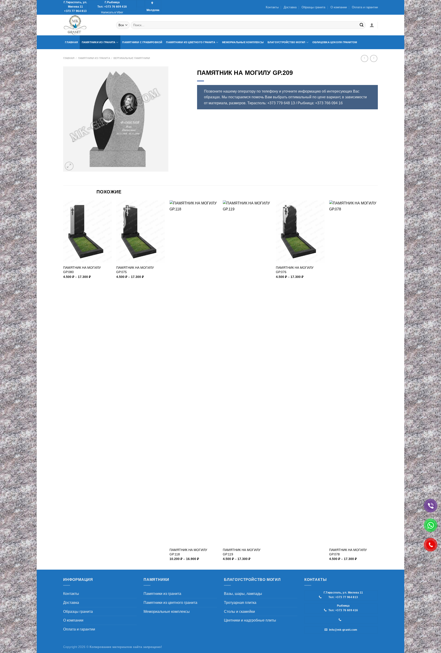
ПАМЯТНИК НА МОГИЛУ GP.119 (241, 552)
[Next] (377, 384)
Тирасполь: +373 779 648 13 (271, 103)
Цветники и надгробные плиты (250, 620)
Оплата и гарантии (365, 7)
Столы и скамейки (239, 611)
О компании (339, 7)
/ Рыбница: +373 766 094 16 (319, 103)
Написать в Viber (112, 12)
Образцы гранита (313, 7)
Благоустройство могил (286, 42)
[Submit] (361, 25)
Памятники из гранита (98, 42)
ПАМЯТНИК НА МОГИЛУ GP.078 (348, 552)
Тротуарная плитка (240, 603)
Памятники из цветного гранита (190, 42)
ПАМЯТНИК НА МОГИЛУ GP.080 (82, 270)
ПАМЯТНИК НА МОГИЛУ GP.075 (135, 270)
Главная (71, 42)
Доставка (290, 7)
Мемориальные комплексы (243, 42)
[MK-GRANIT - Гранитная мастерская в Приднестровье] (86, 25)
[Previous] (63, 384)
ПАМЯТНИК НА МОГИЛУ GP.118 (188, 552)
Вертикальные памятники (131, 58)
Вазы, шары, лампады (243, 594)
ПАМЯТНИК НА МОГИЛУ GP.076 (295, 270)
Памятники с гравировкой (142, 42)
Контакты (272, 7)
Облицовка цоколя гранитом (334, 42)
